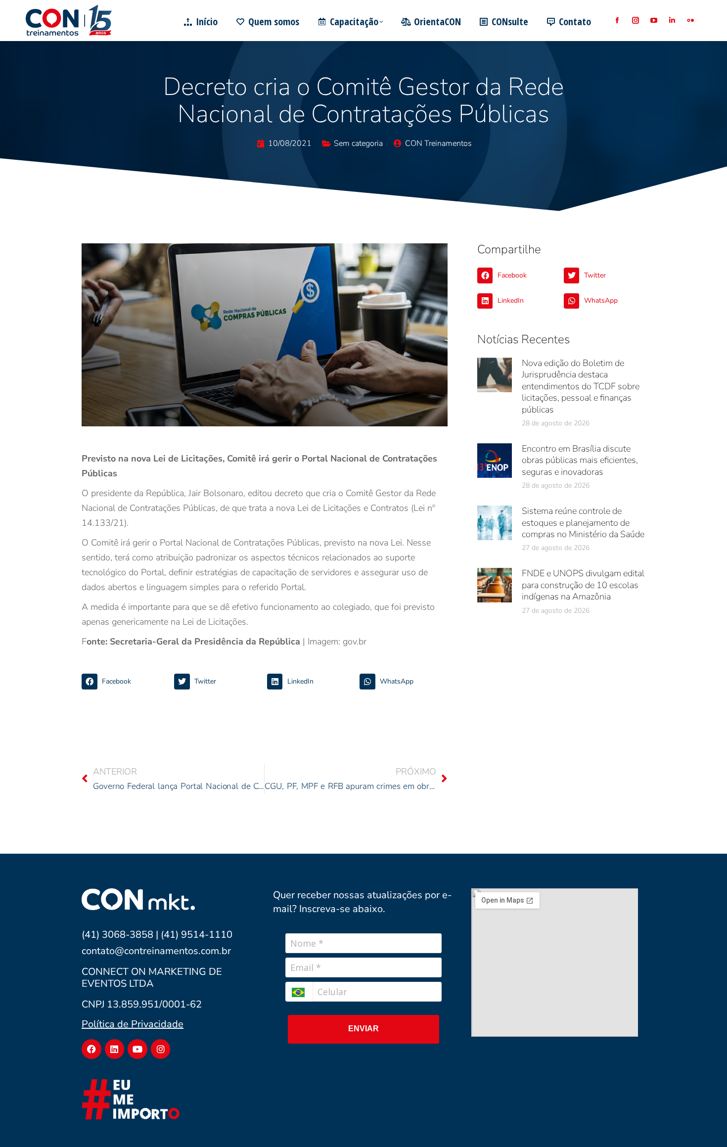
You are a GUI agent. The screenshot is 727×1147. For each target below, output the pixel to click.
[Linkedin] (115, 1049)
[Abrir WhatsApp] (702, 1122)
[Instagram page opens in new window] (635, 20)
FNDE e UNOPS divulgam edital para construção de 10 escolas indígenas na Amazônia (583, 584)
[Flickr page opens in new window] (690, 20)
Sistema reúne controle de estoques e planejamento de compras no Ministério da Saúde (583, 522)
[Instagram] (161, 1049)
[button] (125, 681)
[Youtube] (137, 1049)
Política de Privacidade (132, 1024)
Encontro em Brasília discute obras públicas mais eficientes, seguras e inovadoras (580, 460)
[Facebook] (91, 1049)
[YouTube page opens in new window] (653, 20)
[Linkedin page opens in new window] (672, 20)
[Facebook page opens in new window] (617, 20)
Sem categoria (358, 143)
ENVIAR (363, 1028)
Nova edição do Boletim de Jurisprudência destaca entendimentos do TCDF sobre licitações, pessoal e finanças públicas (580, 386)
